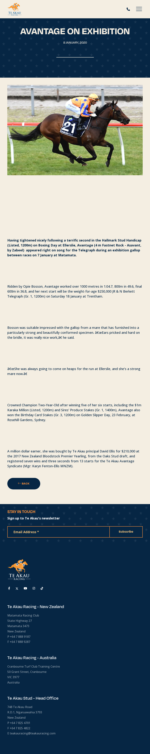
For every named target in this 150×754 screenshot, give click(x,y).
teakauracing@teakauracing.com (33, 733)
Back (25, 484)
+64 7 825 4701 (20, 723)
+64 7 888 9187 (20, 637)
